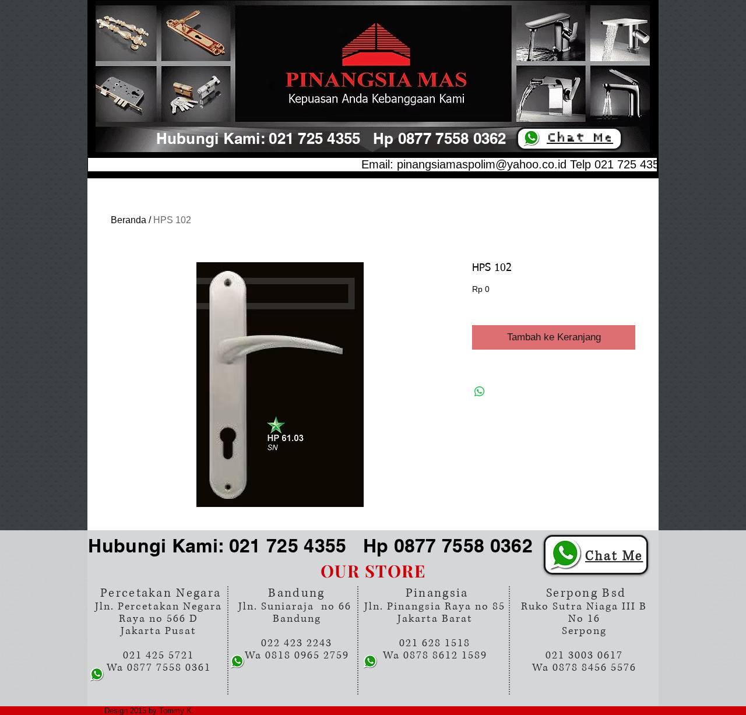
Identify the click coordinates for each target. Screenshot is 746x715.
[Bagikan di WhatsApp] (480, 392)
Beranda (128, 220)
